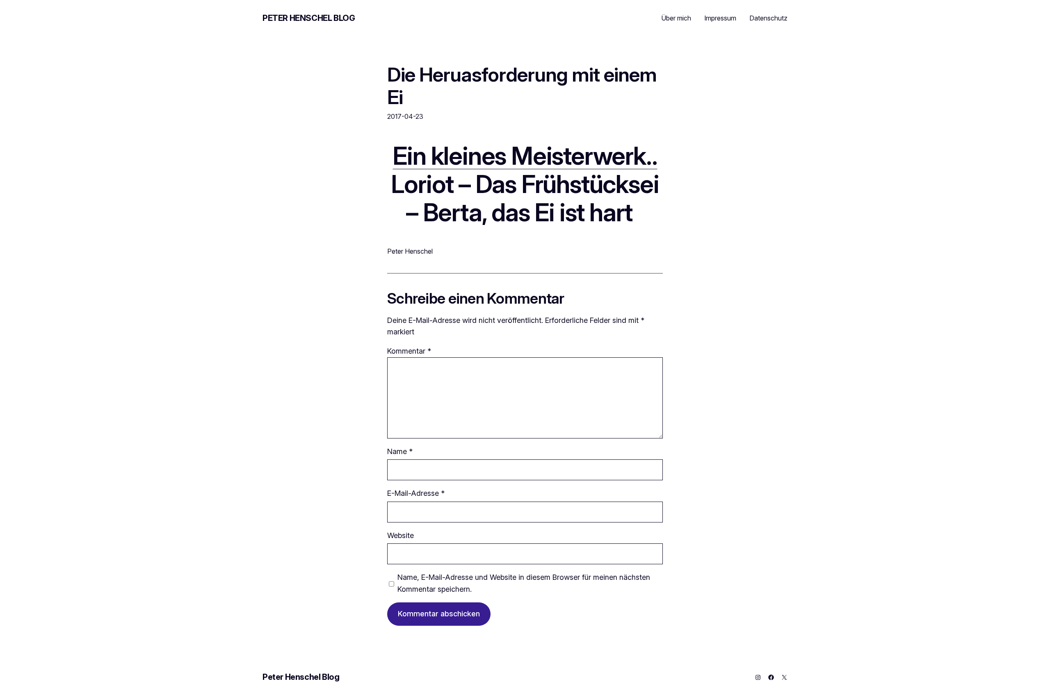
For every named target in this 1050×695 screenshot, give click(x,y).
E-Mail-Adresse (416, 493)
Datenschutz (768, 18)
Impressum (720, 18)
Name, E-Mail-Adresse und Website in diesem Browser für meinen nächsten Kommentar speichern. (523, 583)
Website (400, 535)
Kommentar (409, 351)
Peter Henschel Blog (308, 18)
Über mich (676, 18)
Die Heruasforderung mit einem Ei (522, 85)
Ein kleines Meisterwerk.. (525, 155)
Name (400, 451)
